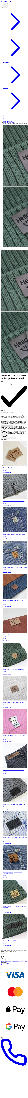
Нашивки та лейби (7, 121)
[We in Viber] (8, 964)
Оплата (6, 959)
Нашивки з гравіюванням (9, 122)
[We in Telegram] (6, 964)
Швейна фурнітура (7, 118)
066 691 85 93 (4, 955)
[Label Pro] (6, 1)
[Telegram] (1, 1096)
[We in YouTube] (4, 964)
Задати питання (12, 438)
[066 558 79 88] (14, 1066)
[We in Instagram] (1, 964)
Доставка (10, 959)
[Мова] (2, 116)
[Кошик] (3, 116)
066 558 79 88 (10, 955)
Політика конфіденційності (10, 961)
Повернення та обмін (17, 959)
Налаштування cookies (21, 961)
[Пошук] (1, 116)
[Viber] (14, 1094)
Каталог (5, 4)
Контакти (3, 959)
